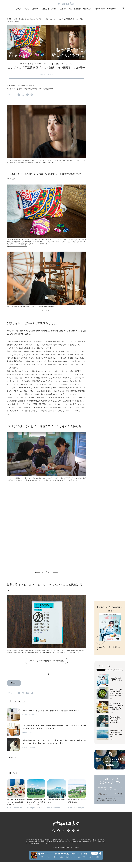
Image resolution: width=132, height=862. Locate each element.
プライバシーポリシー (115, 799)
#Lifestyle (13, 683)
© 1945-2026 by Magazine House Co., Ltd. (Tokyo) (66, 847)
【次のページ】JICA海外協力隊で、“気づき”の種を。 (46, 661)
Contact (47, 843)
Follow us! (110, 764)
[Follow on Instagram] (53, 830)
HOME (9, 19)
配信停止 (120, 794)
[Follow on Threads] (78, 830)
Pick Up (12, 772)
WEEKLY (109, 669)
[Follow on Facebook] (58, 830)
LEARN (15, 19)
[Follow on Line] (73, 830)
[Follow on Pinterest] (68, 830)
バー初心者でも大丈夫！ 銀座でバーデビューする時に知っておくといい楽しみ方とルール (40, 857)
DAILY (100, 669)
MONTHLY (118, 669)
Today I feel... (46, 853)
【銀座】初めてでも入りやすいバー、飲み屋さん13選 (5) (71, 854)
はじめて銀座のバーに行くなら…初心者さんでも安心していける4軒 (85, 857)
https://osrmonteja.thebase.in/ (17, 246)
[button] (37, 311)
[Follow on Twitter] (63, 830)
